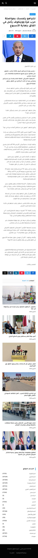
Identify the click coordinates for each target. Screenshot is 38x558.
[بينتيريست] (17, 36)
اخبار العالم (32, 14)
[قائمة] (35, 3)
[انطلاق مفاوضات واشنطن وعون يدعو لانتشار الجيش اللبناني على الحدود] (19, 440)
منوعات (33, 536)
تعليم (34, 524)
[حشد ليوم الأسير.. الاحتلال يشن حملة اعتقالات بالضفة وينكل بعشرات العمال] (19, 411)
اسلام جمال (25, 30)
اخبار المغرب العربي (30, 489)
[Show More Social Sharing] (4, 36)
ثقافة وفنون (32, 530)
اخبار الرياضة (32, 480)
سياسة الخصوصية (21, 553)
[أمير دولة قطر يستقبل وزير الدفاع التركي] (19, 324)
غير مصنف (33, 533)
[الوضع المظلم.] (6, 3)
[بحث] (3, 3)
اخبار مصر (33, 492)
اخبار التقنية (32, 473)
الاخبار (34, 502)
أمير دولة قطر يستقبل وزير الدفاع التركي (22, 336)
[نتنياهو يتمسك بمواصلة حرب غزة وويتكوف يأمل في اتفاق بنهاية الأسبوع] (19, 51)
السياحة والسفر (31, 508)
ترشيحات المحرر (31, 521)
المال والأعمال (32, 514)
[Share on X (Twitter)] (24, 36)
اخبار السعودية (32, 483)
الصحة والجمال (31, 511)
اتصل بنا (12, 553)
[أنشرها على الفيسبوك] (32, 36)
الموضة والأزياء (31, 517)
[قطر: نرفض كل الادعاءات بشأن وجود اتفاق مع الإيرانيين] (19, 352)
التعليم (34, 505)
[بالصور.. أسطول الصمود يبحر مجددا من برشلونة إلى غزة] (19, 295)
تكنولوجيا (33, 527)
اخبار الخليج (32, 477)
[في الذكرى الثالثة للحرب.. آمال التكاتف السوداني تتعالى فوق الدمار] (19, 381)
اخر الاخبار (33, 495)
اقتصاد (34, 499)
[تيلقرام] (10, 36)
